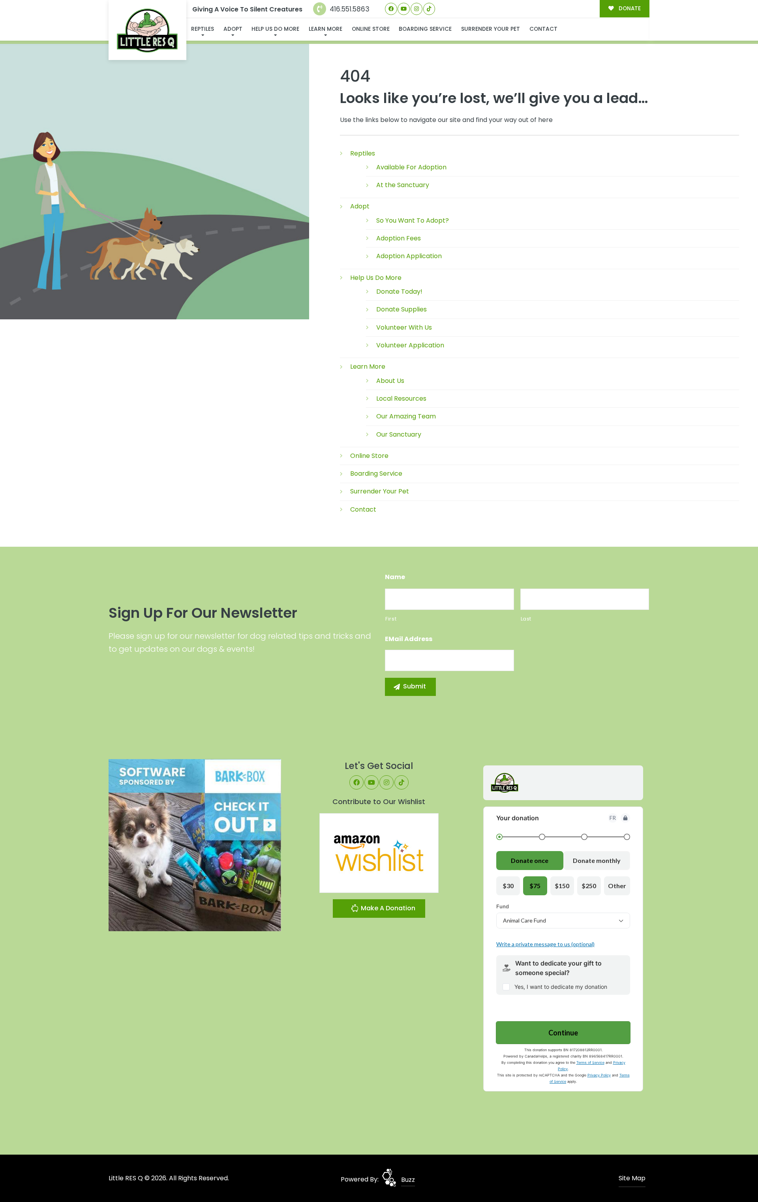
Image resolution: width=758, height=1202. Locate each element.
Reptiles (202, 29)
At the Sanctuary (402, 184)
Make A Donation (387, 908)
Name (395, 577)
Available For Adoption (411, 167)
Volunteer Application (410, 345)
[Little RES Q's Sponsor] (195, 844)
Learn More (325, 29)
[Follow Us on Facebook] (391, 9)
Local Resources (401, 398)
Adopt (232, 29)
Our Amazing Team (406, 416)
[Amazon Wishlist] (379, 852)
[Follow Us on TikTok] (429, 9)
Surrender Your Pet (490, 29)
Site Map (632, 1178)
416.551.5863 (349, 9)
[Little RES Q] (147, 30)
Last (526, 619)
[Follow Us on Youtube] (404, 9)
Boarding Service (425, 29)
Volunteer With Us (404, 327)
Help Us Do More (275, 29)
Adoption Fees (398, 238)
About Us (390, 380)
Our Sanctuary (398, 434)
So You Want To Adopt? (412, 220)
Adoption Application (409, 256)
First (390, 619)
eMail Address (408, 639)
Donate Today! (399, 291)
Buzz (408, 1179)
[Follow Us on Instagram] (417, 9)
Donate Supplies (401, 309)
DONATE (629, 8)
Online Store (371, 29)
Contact (543, 29)
